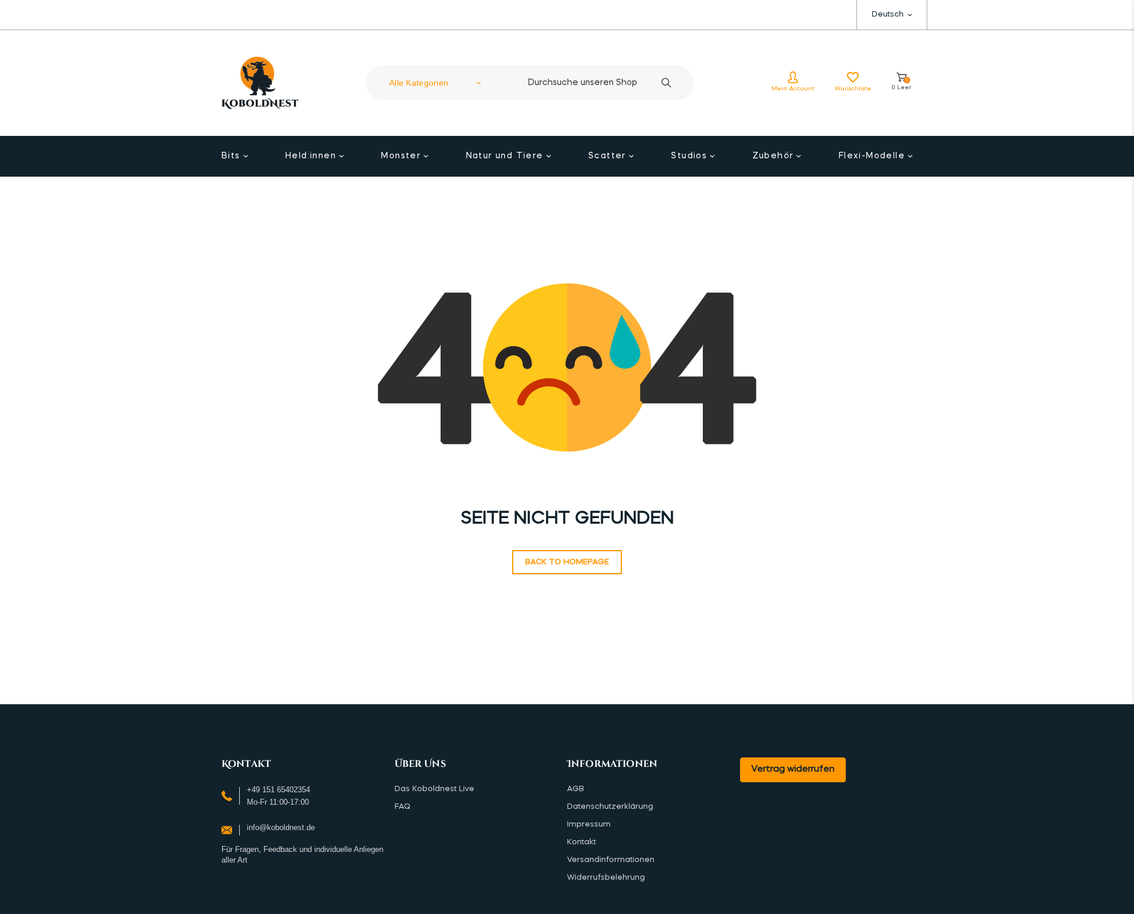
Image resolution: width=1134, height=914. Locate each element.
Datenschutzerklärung (610, 807)
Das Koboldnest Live (434, 789)
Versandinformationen (610, 860)
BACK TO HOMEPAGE (567, 562)
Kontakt (581, 842)
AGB (575, 789)
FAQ (402, 807)
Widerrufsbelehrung (606, 878)
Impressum (589, 824)
